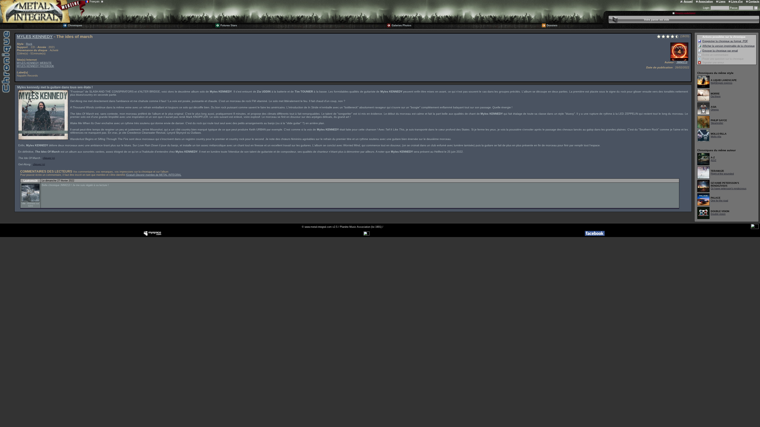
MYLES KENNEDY (35, 36)
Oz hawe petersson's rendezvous (728, 188)
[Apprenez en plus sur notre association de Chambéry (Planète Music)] (697, 1)
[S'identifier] (756, 8)
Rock (29, 43)
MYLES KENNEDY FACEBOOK (35, 66)
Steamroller (717, 123)
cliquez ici (49, 158)
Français (95, 1)
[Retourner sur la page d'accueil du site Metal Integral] (43, 11)
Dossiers (552, 25)
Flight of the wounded (722, 173)
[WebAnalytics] (755, 228)
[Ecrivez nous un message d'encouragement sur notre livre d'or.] (730, 1)
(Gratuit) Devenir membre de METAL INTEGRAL (153, 174)
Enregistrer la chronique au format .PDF (725, 41)
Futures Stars (228, 25)
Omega (715, 109)
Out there (716, 96)
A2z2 (713, 160)
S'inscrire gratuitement (685, 13)
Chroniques (75, 25)
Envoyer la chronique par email (720, 50)
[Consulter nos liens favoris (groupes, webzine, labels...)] (717, 1)
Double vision (718, 214)
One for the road (719, 200)
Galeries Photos (401, 25)
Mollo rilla (716, 136)
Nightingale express (721, 83)
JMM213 (681, 62)
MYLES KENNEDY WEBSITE (34, 62)
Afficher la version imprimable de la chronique (728, 45)
